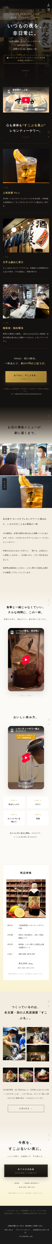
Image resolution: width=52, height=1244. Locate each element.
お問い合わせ (8, 1230)
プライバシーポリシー (23, 1230)
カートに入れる (26, 1171)
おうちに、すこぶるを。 (26, 376)
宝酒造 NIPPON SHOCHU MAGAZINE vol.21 (28, 394)
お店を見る (24, 1108)
